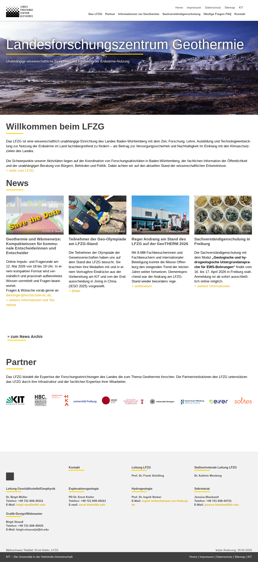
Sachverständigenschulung (181, 14)
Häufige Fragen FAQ (217, 14)
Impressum (194, 7)
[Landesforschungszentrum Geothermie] (19, 11)
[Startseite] (251, 14)
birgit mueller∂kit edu (30, 504)
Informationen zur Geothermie (138, 14)
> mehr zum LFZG (20, 171)
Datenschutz (213, 7)
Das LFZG (95, 14)
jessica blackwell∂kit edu (222, 504)
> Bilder (74, 291)
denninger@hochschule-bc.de (28, 295)
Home (179, 7)
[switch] (251, 7)
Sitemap (230, 7)
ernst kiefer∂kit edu (92, 504)
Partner (110, 14)
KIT (241, 7)
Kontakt (239, 14)
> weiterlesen (142, 286)
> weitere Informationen (212, 286)
